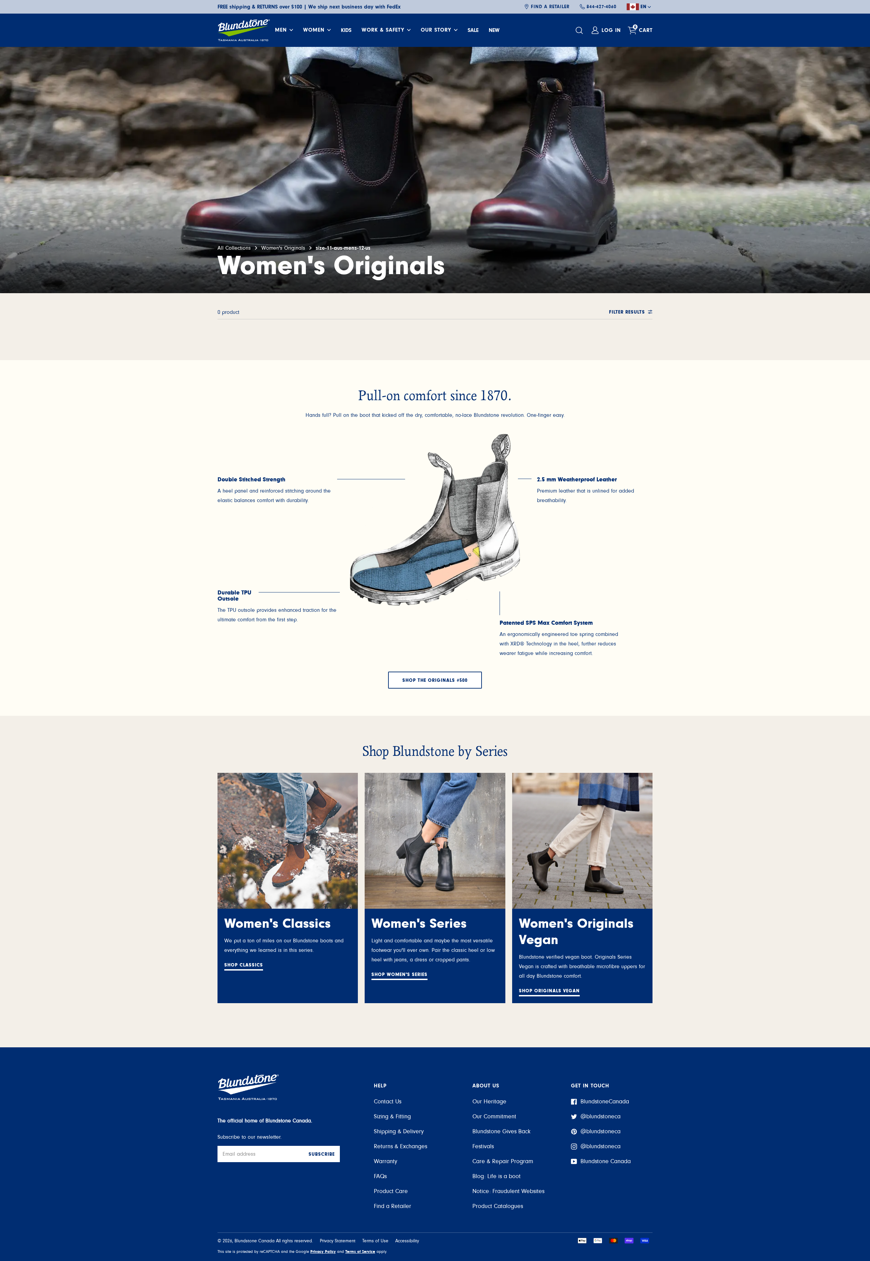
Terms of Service (360, 1251)
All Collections (234, 248)
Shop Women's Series (399, 974)
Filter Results (627, 312)
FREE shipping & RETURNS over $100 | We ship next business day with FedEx (309, 7)
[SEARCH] (580, 30)
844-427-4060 (601, 6)
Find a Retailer (550, 6)
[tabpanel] (279, 491)
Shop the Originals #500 (435, 680)
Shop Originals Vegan (549, 991)
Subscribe (322, 1154)
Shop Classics (243, 965)
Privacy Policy (323, 1251)
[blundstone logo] (244, 30)
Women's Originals (283, 248)
